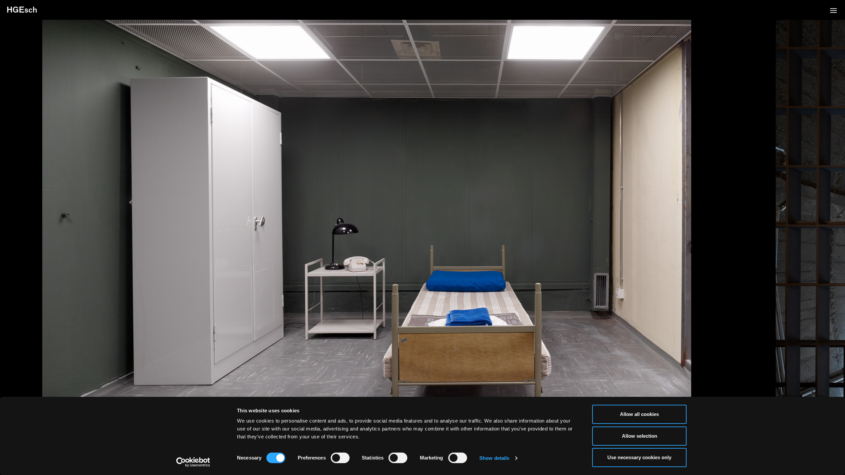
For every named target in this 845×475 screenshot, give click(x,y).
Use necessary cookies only (639, 457)
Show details (494, 458)
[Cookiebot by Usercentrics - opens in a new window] (193, 462)
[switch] (340, 458)
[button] (833, 11)
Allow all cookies (639, 414)
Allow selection (639, 436)
